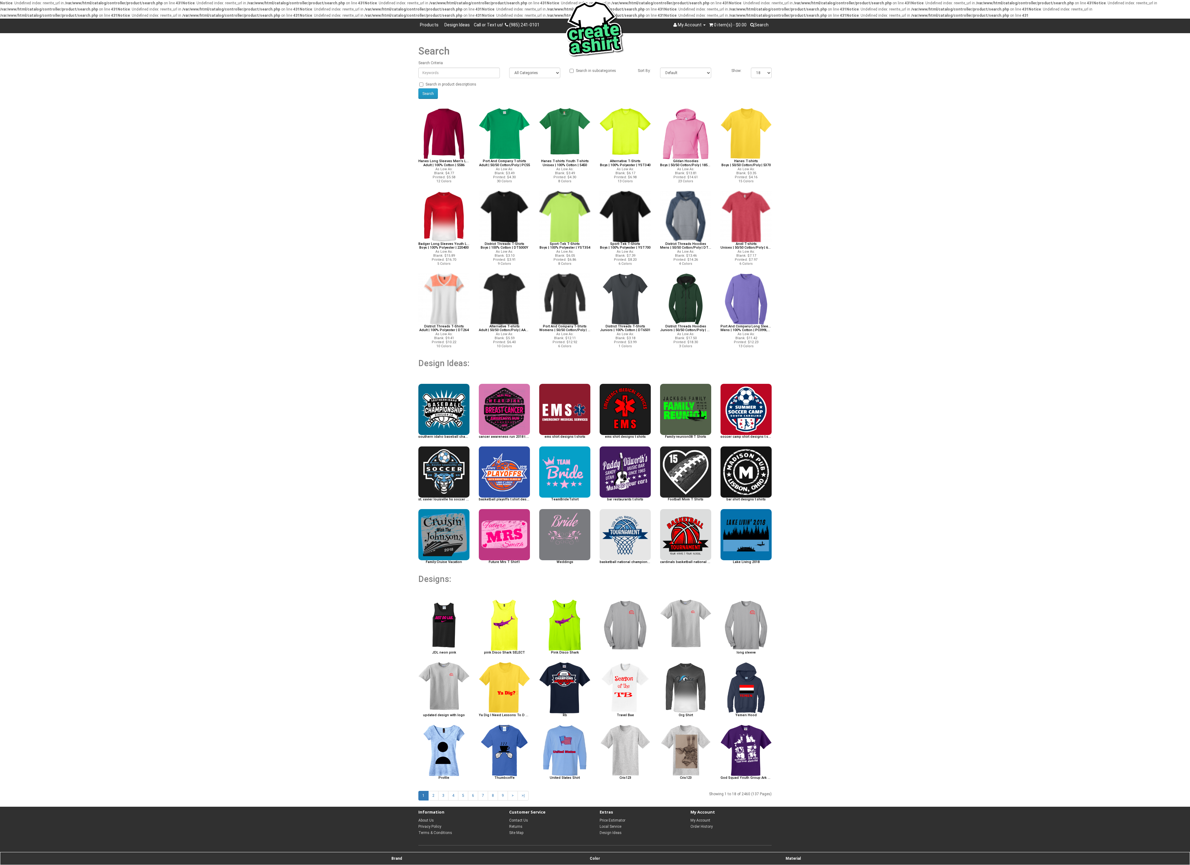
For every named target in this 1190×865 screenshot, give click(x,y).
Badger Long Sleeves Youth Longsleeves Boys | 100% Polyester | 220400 (443, 246)
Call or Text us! (489, 24)
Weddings (565, 562)
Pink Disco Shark (565, 652)
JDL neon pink (444, 652)
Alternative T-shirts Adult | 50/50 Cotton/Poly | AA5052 (504, 328)
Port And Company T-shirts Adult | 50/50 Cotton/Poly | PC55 (504, 163)
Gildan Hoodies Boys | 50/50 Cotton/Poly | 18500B (685, 163)
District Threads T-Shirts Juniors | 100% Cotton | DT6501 (625, 328)
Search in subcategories (596, 71)
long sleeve (746, 652)
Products (430, 24)
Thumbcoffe (504, 778)
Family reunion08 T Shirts (685, 437)
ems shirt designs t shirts (564, 437)
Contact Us (518, 820)
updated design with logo (444, 715)
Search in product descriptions (450, 84)
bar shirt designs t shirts (746, 499)
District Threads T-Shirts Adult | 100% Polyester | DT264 (444, 328)
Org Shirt (686, 715)
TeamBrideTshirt (565, 499)
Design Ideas (457, 24)
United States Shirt (565, 778)
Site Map (516, 833)
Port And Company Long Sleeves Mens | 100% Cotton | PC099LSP (746, 328)
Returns (515, 826)
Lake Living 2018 (746, 562)
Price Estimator (612, 820)
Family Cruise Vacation (444, 562)
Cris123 (625, 778)
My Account (700, 820)
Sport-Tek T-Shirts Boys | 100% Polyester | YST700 (625, 246)
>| (523, 795)
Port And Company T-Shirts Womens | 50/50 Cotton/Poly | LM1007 (564, 328)
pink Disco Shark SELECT (504, 652)
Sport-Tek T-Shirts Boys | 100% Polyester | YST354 (565, 246)
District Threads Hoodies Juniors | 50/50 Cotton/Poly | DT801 (685, 328)
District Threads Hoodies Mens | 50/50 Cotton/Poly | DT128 (685, 246)
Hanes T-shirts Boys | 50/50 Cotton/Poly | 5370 (746, 163)
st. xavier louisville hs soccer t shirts (443, 499)
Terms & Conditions (435, 833)
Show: (736, 71)
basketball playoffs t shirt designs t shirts (504, 499)
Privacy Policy (429, 826)
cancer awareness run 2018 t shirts (504, 437)
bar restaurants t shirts (625, 499)
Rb (565, 715)
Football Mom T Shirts (685, 499)
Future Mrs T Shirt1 (504, 562)
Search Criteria (430, 63)
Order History (701, 826)
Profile (444, 778)
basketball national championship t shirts (625, 562)
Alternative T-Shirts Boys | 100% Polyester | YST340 (625, 163)
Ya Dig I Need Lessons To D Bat (504, 715)
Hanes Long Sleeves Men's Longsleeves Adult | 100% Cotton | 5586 (443, 163)
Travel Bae (625, 715)
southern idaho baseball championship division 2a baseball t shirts (443, 437)
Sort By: (644, 71)
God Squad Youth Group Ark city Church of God (746, 778)
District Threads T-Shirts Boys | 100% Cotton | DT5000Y (504, 246)
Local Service (610, 826)
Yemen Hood (746, 715)
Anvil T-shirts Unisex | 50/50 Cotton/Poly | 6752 (746, 246)
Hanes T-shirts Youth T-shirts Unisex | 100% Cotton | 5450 (565, 163)
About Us (426, 820)
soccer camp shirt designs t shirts (746, 437)
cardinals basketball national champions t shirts (685, 562)
